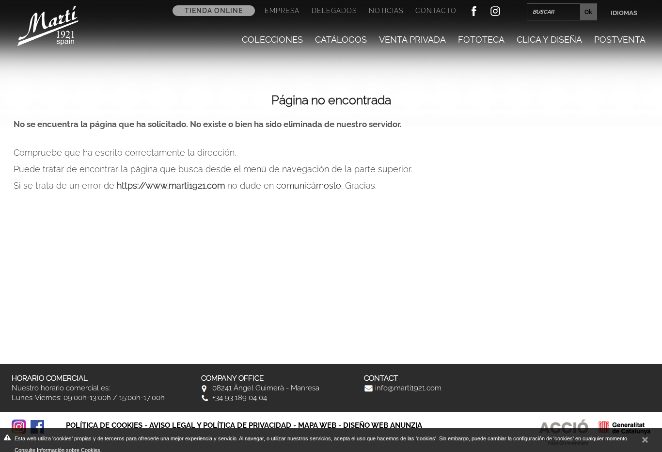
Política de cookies (104, 425)
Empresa (282, 11)
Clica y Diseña (549, 39)
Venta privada (412, 39)
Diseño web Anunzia (382, 425)
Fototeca (481, 39)
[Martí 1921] (48, 25)
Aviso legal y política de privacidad (220, 425)
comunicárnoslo (308, 185)
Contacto (436, 11)
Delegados (334, 11)
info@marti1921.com (407, 388)
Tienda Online (214, 11)
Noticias (386, 11)
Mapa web (317, 425)
